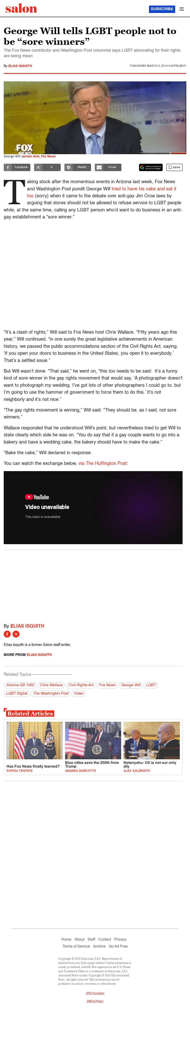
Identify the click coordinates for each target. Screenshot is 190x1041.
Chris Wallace (51, 685)
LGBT (151, 685)
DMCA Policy (95, 1001)
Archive (99, 946)
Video (78, 694)
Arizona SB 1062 (20, 685)
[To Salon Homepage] (21, 8)
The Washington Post (50, 694)
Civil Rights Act (80, 685)
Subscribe (162, 9)
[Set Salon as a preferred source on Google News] (151, 167)
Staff (91, 940)
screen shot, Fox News (38, 156)
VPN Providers (95, 993)
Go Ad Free (118, 946)
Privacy (120, 940)
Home (66, 940)
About (79, 940)
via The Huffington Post (103, 463)
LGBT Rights (16, 694)
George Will (130, 685)
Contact (104, 940)
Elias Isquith (20, 66)
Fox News (107, 685)
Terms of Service (76, 946)
